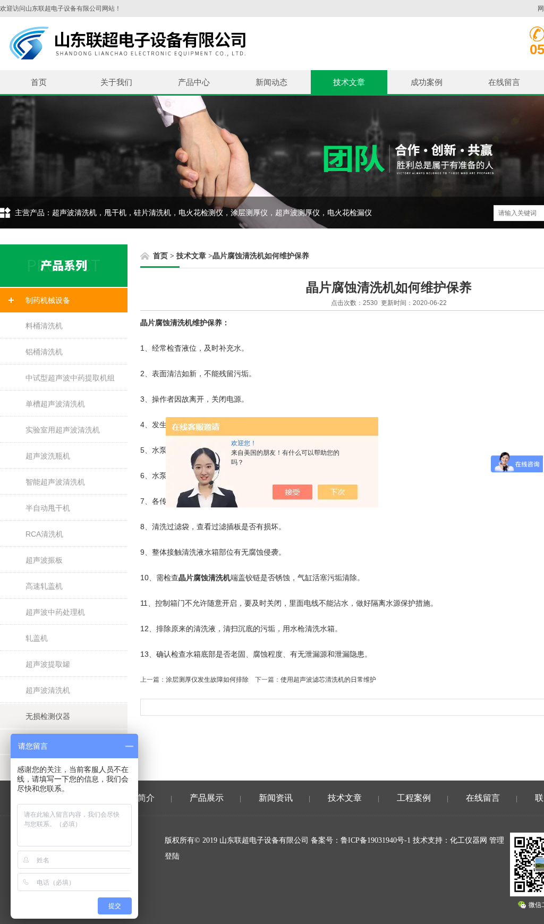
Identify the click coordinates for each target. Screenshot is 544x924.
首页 (39, 82)
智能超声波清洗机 (55, 482)
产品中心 (194, 82)
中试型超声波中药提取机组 (70, 378)
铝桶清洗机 (44, 351)
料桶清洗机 (44, 325)
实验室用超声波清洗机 (63, 430)
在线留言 (504, 82)
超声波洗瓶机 (48, 456)
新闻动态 (271, 82)
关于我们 (116, 82)
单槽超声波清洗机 (55, 404)
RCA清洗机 (44, 534)
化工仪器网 (468, 840)
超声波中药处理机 (55, 612)
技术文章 (349, 82)
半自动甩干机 (48, 508)
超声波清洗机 (48, 690)
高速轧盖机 (44, 586)
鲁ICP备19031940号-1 (376, 840)
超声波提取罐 (48, 664)
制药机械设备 (48, 300)
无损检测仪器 (48, 716)
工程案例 (414, 797)
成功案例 (427, 82)
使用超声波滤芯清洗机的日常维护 (328, 679)
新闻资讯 (276, 797)
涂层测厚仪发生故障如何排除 (207, 679)
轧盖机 (37, 638)
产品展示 (207, 797)
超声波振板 (44, 560)
